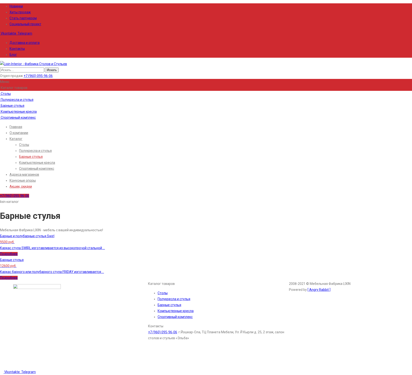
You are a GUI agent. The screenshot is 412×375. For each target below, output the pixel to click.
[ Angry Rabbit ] (319, 290)
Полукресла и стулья (16, 100)
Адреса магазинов (24, 174)
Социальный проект (25, 24)
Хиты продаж (20, 12)
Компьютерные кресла (18, 111)
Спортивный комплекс (18, 117)
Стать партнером (23, 18)
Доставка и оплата (25, 43)
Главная (16, 127)
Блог (13, 55)
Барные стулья (12, 106)
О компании (19, 133)
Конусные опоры (23, 180)
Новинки (16, 6)
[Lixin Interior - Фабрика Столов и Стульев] (33, 64)
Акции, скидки (21, 186)
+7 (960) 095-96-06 (38, 76)
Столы (5, 94)
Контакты (17, 49)
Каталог (16, 139)
